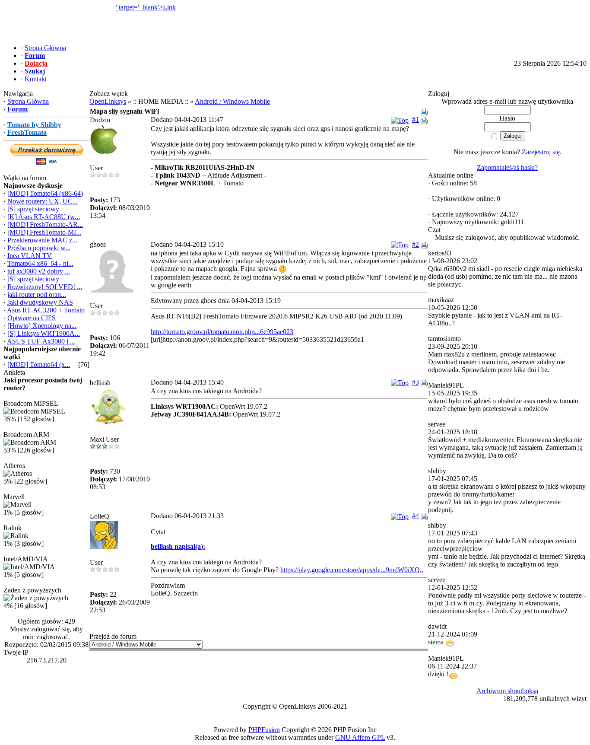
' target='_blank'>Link (146, 7)
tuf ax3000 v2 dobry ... (38, 271)
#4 (415, 515)
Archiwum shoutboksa (507, 690)
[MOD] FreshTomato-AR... (45, 224)
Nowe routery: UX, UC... (42, 201)
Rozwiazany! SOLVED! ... (44, 286)
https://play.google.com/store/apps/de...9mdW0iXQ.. (351, 569)
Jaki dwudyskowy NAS (40, 302)
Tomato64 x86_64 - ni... (40, 263)
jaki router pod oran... (36, 294)
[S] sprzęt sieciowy (33, 209)
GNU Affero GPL (360, 737)
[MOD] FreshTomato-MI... (44, 232)
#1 (415, 119)
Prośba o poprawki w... (38, 248)
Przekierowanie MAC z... (42, 240)
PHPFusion (264, 729)
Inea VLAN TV (29, 255)
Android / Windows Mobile (232, 101)
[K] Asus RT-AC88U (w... (43, 216)
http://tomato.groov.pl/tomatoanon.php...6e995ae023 (222, 331)
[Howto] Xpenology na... (41, 325)
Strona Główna (28, 101)
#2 (415, 244)
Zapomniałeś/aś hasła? (507, 167)
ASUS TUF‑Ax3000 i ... (41, 341)
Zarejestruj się (541, 152)
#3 (415, 382)
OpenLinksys (107, 101)
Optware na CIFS (31, 318)
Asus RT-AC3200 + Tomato (46, 310)
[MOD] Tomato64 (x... (38, 364)
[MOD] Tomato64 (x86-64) (45, 193)
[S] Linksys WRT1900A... (43, 333)
